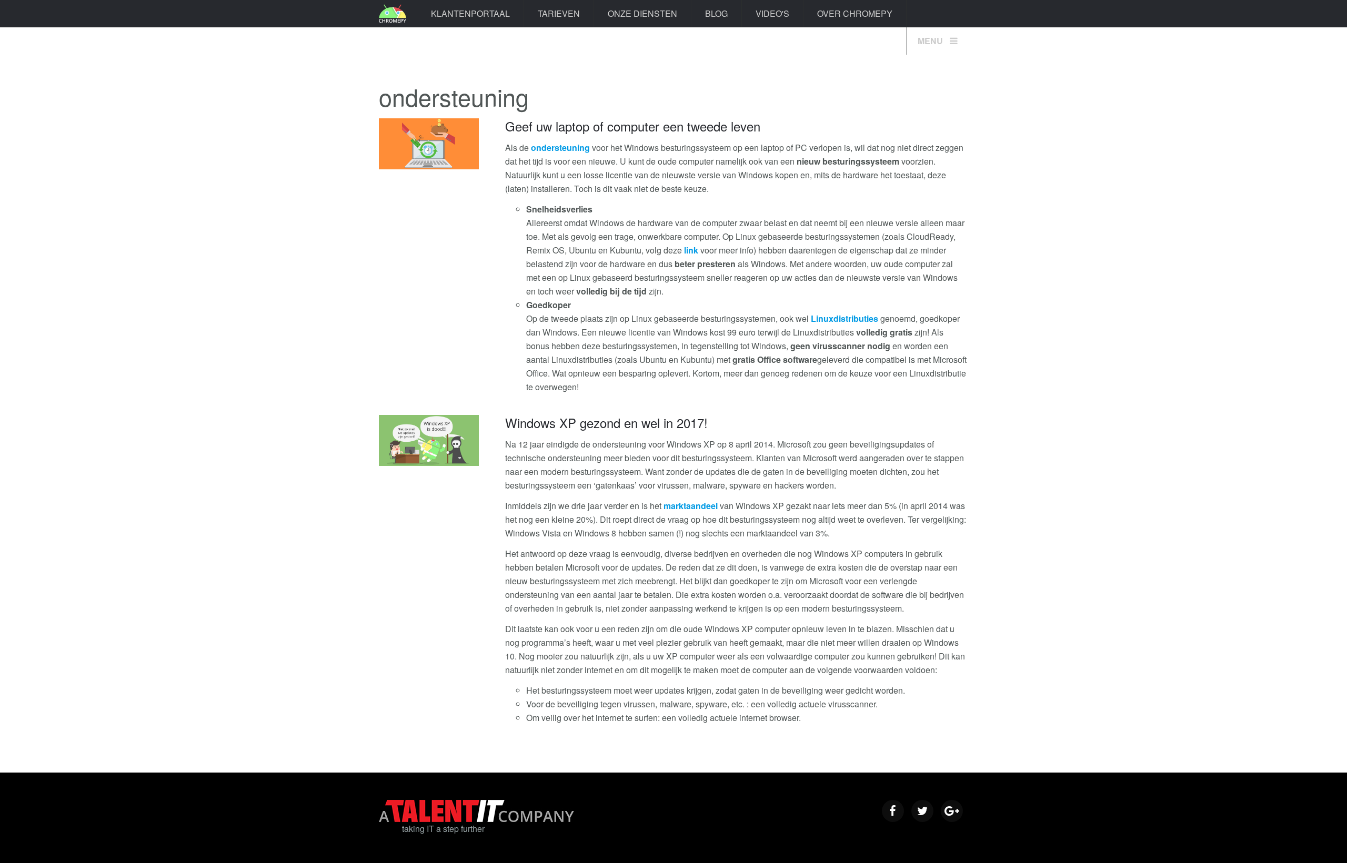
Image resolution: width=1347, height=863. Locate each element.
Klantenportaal (470, 13)
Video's (772, 13)
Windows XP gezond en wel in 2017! (606, 422)
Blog (716, 13)
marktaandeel (691, 506)
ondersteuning (560, 147)
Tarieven (559, 13)
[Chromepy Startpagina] (392, 13)
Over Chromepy (854, 13)
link (691, 250)
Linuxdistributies (844, 318)
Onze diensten (642, 13)
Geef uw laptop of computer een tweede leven (632, 126)
